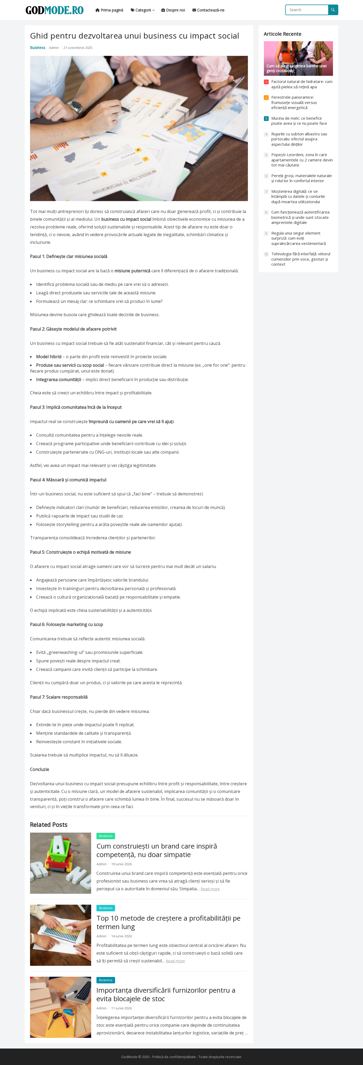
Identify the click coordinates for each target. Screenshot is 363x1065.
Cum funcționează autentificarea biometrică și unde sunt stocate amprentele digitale (300, 217)
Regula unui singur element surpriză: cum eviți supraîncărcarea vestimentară (298, 238)
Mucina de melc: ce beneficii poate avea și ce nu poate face (299, 120)
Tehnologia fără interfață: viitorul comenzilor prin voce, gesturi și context (300, 259)
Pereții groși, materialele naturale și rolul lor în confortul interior (301, 178)
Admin (54, 47)
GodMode (129, 1056)
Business (37, 47)
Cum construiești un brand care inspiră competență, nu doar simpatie (156, 850)
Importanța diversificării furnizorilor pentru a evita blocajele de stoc (165, 994)
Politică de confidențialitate (174, 1056)
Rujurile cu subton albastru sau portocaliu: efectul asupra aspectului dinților (299, 139)
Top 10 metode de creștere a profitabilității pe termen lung (168, 922)
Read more (210, 888)
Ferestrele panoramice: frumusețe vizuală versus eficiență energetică (294, 102)
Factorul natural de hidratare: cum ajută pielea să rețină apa (301, 84)
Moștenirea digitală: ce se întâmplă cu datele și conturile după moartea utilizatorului (298, 196)
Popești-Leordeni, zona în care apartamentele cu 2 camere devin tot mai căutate (302, 160)
